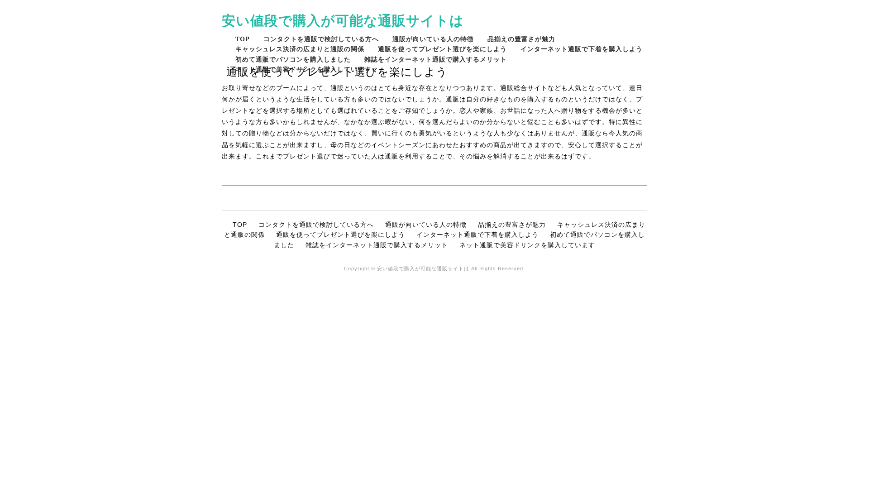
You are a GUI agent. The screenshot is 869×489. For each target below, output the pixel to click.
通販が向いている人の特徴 (433, 38)
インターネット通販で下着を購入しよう (581, 48)
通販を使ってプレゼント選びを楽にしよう (442, 48)
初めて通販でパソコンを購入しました (293, 59)
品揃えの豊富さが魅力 (521, 38)
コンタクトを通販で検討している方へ (321, 38)
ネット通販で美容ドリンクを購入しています (303, 69)
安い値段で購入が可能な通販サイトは (343, 20)
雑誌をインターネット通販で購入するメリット (435, 59)
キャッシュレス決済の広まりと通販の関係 (299, 48)
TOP (242, 38)
